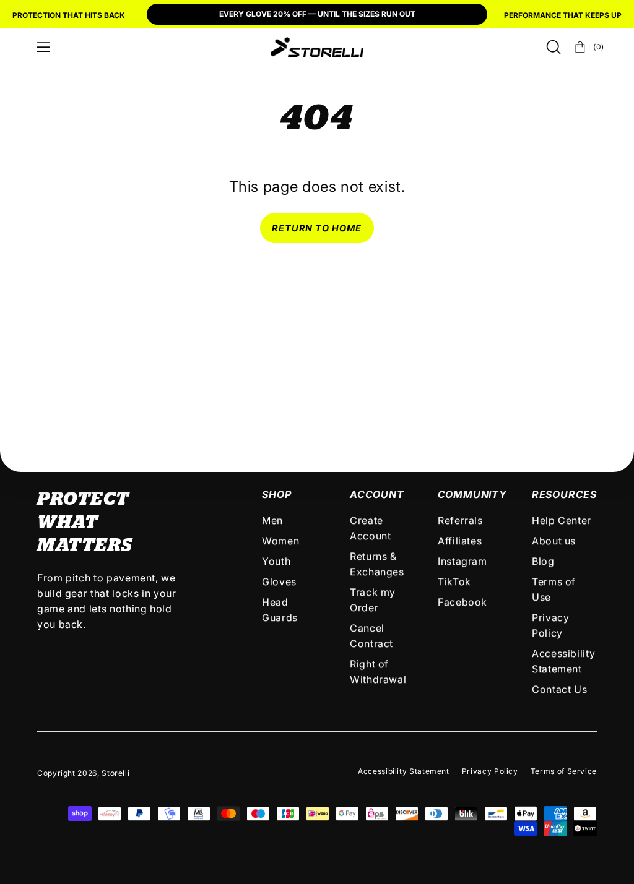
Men (272, 520)
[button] (552, 47)
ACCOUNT (377, 494)
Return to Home (317, 228)
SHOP (276, 494)
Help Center (561, 520)
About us (554, 540)
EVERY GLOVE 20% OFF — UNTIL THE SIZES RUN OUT (317, 14)
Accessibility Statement (403, 771)
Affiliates (460, 540)
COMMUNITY (472, 494)
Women (280, 540)
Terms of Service (564, 771)
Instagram (462, 561)
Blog (543, 561)
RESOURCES (564, 494)
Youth (276, 561)
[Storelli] (317, 47)
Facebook (462, 602)
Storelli (115, 773)
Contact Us (559, 689)
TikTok (454, 581)
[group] (317, 15)
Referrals (460, 520)
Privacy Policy (490, 771)
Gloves (279, 581)
